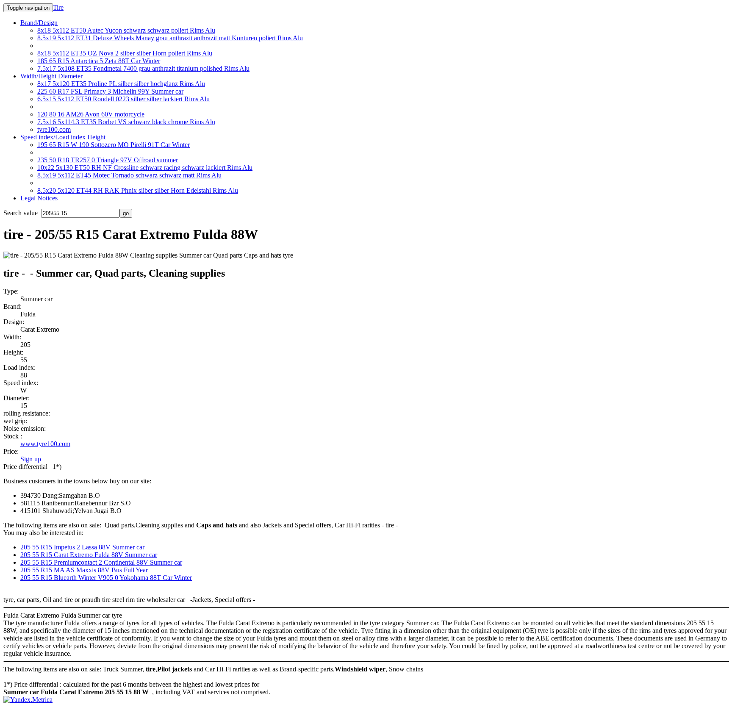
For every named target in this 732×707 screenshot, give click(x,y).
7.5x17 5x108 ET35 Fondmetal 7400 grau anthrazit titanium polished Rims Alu (143, 68)
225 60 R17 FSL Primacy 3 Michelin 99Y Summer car (110, 91)
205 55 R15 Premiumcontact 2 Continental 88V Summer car (101, 562)
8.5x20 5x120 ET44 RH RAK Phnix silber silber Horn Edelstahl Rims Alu (137, 190)
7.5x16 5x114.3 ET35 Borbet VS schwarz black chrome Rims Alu (126, 121)
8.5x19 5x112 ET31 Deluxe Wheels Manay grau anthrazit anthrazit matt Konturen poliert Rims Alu (170, 38)
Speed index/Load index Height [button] (62, 137)
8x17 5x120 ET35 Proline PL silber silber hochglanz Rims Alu (121, 83)
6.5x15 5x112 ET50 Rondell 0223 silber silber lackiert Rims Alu (123, 99)
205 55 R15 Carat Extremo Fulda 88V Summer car (88, 554)
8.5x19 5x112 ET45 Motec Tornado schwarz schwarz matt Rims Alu (129, 175)
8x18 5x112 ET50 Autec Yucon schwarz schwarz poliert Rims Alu (126, 30)
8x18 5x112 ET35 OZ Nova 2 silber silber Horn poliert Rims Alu (124, 53)
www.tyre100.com (45, 443)
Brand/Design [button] (39, 22)
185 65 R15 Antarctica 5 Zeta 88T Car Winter (98, 60)
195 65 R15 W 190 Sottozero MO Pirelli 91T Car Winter (113, 144)
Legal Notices (39, 198)
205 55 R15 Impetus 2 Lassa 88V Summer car (82, 547)
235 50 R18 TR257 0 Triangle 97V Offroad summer (107, 160)
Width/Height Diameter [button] (51, 76)
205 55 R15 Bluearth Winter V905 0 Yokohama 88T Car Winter (106, 577)
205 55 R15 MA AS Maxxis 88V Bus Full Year (84, 570)
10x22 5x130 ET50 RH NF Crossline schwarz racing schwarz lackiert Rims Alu (144, 167)
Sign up (30, 459)
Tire (58, 7)
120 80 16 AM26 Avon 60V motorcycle (90, 114)
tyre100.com (54, 129)
